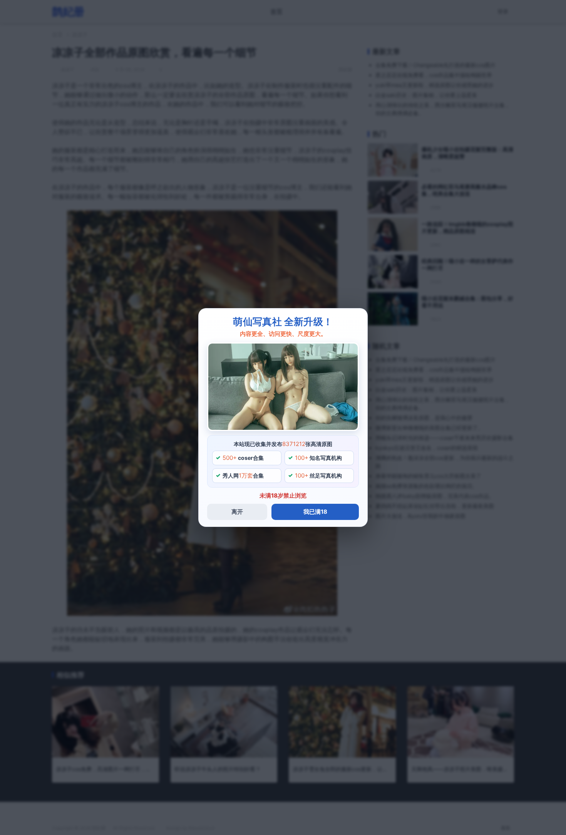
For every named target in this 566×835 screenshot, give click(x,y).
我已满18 (315, 511)
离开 (237, 511)
